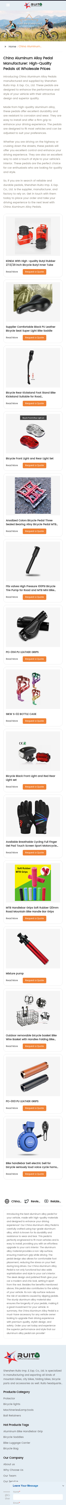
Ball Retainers (12, 1416)
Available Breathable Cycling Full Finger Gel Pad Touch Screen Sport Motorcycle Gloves (31, 846)
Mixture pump (15, 973)
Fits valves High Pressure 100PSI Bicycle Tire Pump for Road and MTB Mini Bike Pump (30, 590)
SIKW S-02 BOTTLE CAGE (21, 714)
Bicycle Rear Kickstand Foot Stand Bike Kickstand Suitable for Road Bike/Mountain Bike (31, 397)
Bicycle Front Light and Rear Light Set (30, 458)
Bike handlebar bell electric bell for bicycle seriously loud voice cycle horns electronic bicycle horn (31, 1167)
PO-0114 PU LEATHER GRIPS (22, 652)
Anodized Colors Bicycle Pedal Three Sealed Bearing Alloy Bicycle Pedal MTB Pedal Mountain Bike (31, 524)
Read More (12, 271)
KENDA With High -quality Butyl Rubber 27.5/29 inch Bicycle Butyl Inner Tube (30, 263)
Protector (9, 1398)
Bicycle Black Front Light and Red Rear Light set (30, 778)
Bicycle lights (11, 1404)
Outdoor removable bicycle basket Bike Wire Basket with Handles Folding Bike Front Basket (31, 1039)
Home (12, 47)
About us (9, 1464)
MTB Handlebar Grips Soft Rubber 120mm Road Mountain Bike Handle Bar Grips (32, 910)
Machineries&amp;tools (18, 1410)
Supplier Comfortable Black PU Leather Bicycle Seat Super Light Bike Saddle (30, 329)
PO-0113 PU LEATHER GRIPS (22, 1101)
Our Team (9, 1476)
